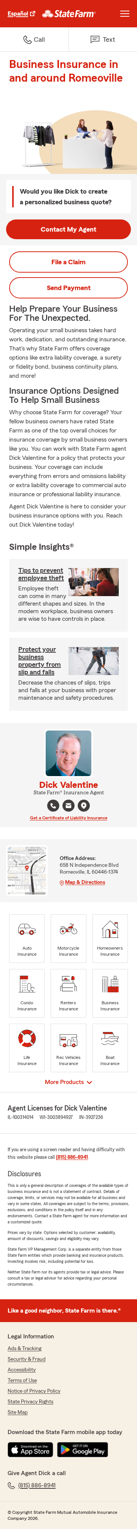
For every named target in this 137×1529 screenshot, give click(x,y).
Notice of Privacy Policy (34, 1391)
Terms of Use (22, 1380)
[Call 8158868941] (53, 806)
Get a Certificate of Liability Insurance (68, 818)
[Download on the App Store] (30, 1449)
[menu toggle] (125, 14)
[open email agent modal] (68, 807)
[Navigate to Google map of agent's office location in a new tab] (84, 806)
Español (18, 14)
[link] (69, 14)
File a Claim (68, 262)
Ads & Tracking (24, 1348)
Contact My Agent (68, 229)
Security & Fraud (27, 1359)
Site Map (18, 1412)
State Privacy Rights (30, 1401)
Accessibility (22, 1370)
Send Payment (69, 287)
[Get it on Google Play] (82, 1449)
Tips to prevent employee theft (41, 574)
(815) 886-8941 (72, 1157)
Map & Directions (85, 882)
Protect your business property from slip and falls (39, 660)
